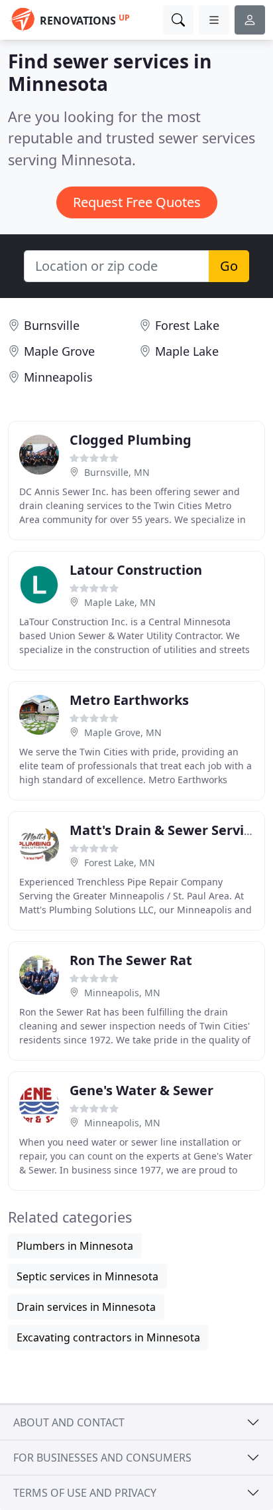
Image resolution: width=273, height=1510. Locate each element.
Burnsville (52, 325)
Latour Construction (136, 570)
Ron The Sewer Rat (131, 960)
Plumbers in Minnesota (75, 1246)
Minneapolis (58, 377)
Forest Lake (187, 325)
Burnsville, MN (117, 472)
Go (229, 266)
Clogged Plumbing (130, 440)
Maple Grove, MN (123, 732)
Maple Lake (187, 351)
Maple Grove (59, 351)
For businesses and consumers (102, 1457)
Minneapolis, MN (122, 992)
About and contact (69, 1422)
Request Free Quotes (137, 202)
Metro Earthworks (129, 700)
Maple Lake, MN (120, 602)
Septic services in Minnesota (87, 1276)
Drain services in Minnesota (86, 1307)
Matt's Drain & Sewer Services (167, 830)
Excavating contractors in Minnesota (108, 1337)
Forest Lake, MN (119, 862)
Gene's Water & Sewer (141, 1090)
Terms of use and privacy (84, 1492)
